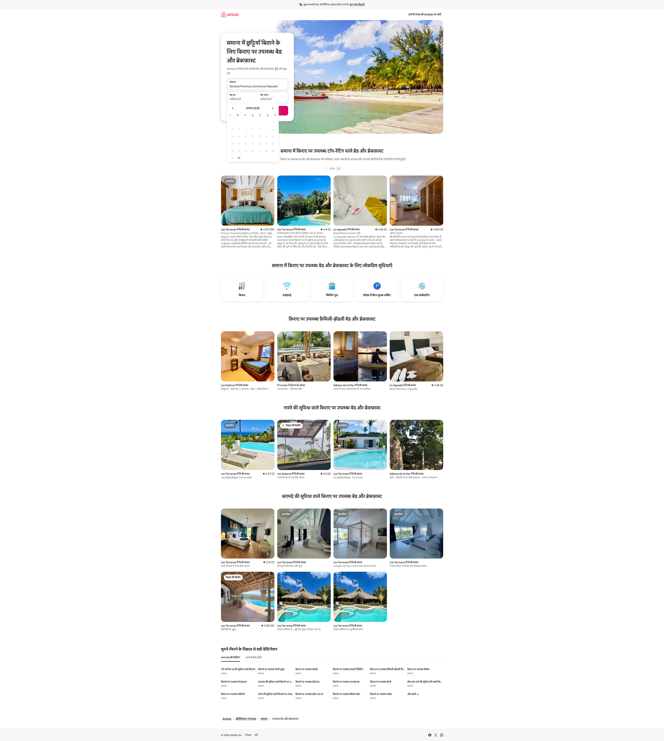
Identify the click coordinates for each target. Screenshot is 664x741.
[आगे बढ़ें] (338, 168)
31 (239, 158)
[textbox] (242, 99)
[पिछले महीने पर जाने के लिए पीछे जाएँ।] (233, 108)
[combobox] (257, 86)
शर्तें (256, 735)
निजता (248, 735)
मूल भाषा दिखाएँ (357, 4)
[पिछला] (325, 168)
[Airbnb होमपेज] (230, 14)
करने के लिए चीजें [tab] (254, 657)
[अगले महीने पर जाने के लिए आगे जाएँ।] (273, 108)
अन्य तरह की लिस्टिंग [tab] (230, 657)
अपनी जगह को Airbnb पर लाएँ (424, 14)
